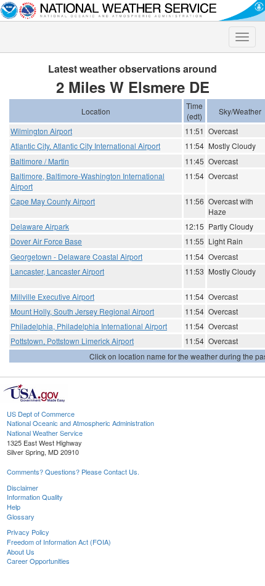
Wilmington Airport (41, 131)
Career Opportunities (38, 561)
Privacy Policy (28, 532)
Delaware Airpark (39, 226)
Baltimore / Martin (39, 161)
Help (13, 507)
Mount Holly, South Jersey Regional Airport (82, 311)
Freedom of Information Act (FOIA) (59, 542)
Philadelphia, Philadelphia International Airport (88, 326)
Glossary (21, 516)
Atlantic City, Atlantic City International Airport (85, 145)
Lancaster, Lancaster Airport (57, 271)
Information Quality (35, 497)
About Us (21, 551)
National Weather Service (45, 433)
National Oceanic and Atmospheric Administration (80, 423)
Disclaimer (22, 487)
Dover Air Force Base (46, 241)
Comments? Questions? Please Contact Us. (73, 471)
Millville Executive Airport (52, 296)
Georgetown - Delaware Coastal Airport (76, 256)
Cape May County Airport (52, 201)
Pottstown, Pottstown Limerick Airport (72, 340)
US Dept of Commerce (41, 414)
